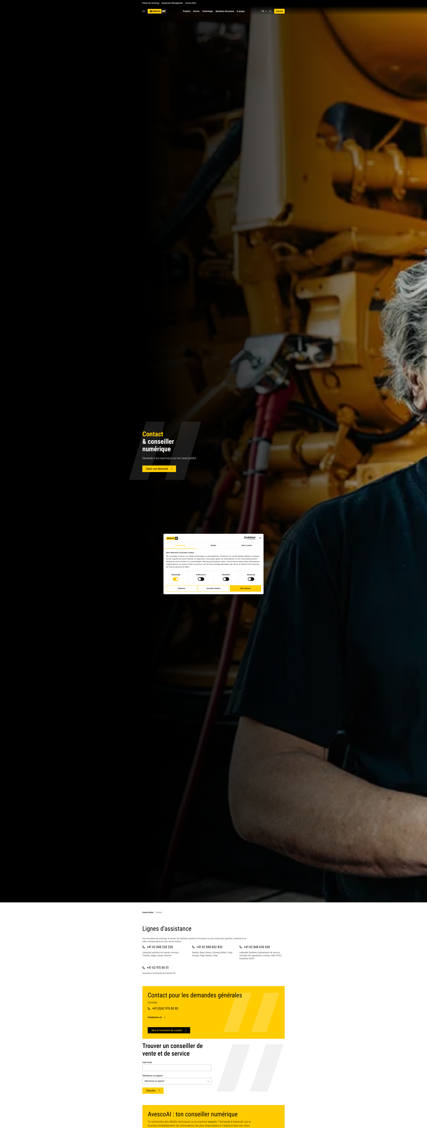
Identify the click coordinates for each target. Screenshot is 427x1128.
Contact (279, 11)
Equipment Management (172, 3)
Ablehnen (181, 588)
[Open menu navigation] (143, 11)
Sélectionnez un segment (152, 1075)
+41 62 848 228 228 (160, 947)
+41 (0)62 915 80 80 (165, 1008)
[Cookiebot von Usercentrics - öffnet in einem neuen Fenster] (245, 538)
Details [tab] (213, 545)
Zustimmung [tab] (180, 545)
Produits (186, 11)
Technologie (207, 11)
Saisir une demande (157, 468)
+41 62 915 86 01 (158, 967)
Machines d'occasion (225, 11)
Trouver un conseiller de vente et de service (172, 1049)
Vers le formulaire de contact (166, 1030)
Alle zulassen (245, 588)
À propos (241, 11)
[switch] (201, 579)
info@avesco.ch (155, 1017)
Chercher (151, 1090)
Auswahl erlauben (213, 588)
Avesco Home (147, 912)
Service (196, 11)
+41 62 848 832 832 (209, 947)
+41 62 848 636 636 (257, 947)
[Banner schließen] (260, 538)
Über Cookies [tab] (247, 545)
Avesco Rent (190, 3)
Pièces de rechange (150, 3)
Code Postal (147, 1062)
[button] (270, 11)
